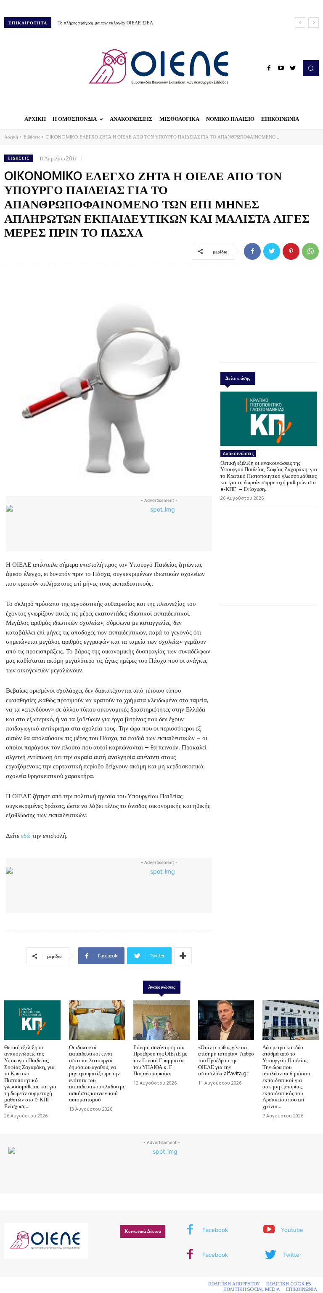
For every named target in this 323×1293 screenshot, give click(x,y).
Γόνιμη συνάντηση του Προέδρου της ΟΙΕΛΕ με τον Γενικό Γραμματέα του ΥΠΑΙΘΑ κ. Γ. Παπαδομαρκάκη (160, 1060)
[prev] (300, 22)
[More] (183, 955)
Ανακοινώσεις (238, 453)
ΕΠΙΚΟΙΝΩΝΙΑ (301, 1289)
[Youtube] (281, 68)
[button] (311, 68)
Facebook (215, 1229)
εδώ (26, 836)
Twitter (292, 1254)
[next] (313, 22)
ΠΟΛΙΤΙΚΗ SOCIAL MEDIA (251, 1289)
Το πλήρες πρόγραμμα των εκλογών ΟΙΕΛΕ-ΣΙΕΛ (105, 23)
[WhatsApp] (310, 251)
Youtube (292, 1229)
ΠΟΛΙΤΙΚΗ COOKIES (288, 1284)
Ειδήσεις (32, 137)
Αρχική (11, 137)
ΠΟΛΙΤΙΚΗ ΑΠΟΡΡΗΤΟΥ (234, 1284)
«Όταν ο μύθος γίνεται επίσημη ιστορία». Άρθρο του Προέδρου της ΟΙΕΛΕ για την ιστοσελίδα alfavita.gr (226, 1060)
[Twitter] (293, 68)
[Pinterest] (291, 251)
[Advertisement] (268, 311)
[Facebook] (269, 68)
